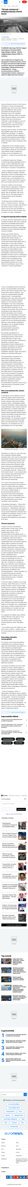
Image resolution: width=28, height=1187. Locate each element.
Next (2, 1149)
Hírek (5, 6)
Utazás (3, 1152)
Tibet (5, 1122)
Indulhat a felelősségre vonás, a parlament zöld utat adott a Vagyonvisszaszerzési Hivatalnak (12, 726)
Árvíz (20, 1111)
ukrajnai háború (10, 1111)
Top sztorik (6, 956)
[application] (14, 25)
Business (3, 1145)
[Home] (1, 6)
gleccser (7, 1115)
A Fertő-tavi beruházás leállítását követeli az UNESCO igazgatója (11, 720)
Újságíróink (4, 1159)
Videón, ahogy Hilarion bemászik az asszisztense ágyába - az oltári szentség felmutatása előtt (11, 732)
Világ (9, 6)
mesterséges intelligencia (10, 1119)
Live (24, 1)
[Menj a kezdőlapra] (5, 2)
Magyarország (15, 6)
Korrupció (20, 739)
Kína (22, 1122)
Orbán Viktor (18, 743)
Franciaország (14, 1126)
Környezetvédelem (8, 739)
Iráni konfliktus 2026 (14, 1107)
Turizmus (14, 1122)
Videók (3, 1155)
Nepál (23, 1119)
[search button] (25, 1094)
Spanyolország (19, 1115)
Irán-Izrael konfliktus (14, 1104)
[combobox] (14, 1094)
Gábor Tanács (6, 36)
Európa (3, 1142)
